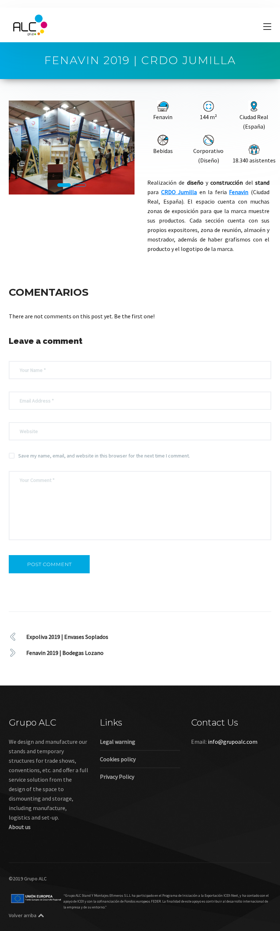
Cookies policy (118, 759)
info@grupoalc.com (232, 741)
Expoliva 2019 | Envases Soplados (67, 636)
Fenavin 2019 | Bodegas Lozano (65, 652)
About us (20, 826)
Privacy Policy (117, 776)
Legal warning (117, 741)
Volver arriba (22, 915)
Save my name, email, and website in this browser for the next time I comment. (104, 456)
